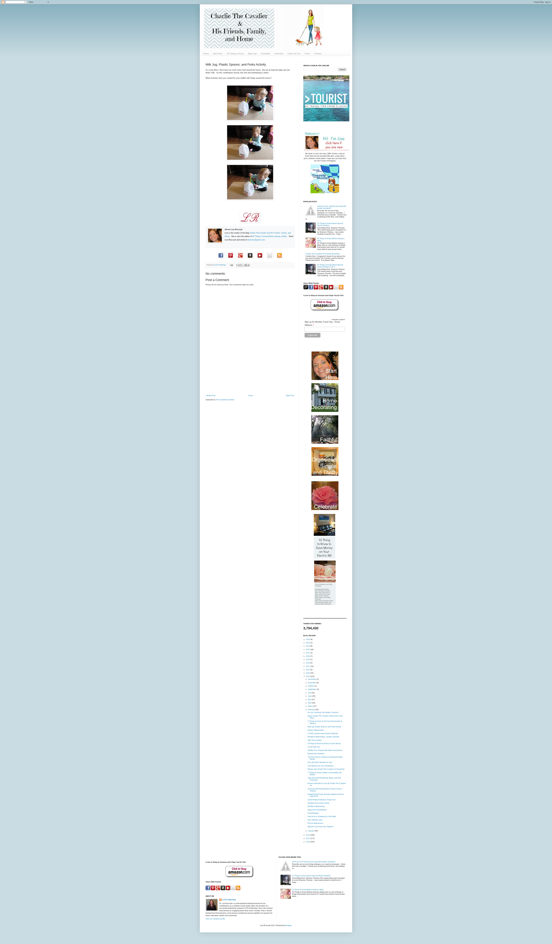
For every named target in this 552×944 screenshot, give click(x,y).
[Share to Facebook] (245, 265)
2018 (308, 663)
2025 (308, 643)
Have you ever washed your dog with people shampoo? (314, 862)
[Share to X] (243, 265)
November (312, 683)
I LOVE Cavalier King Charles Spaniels (323, 733)
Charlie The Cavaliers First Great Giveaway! (322, 254)
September (312, 689)
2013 (308, 676)
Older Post (290, 396)
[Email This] (237, 265)
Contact (317, 53)
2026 (308, 639)
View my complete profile (215, 919)
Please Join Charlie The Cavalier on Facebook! (326, 769)
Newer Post (210, 396)
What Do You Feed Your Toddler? (321, 827)
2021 (308, 653)
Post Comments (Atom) (225, 400)
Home (206, 53)
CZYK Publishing (229, 900)
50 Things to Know (235, 53)
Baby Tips (252, 53)
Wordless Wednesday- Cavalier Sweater (323, 737)
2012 (308, 835)
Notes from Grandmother (317, 810)
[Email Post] (231, 265)
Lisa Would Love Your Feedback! (320, 766)
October (311, 686)
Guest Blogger (313, 813)
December (312, 679)
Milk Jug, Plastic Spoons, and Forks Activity (324, 727)
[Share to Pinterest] (248, 265)
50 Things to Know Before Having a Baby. (269, 236)
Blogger (288, 925)
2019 (308, 660)
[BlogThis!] (240, 265)
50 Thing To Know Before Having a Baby (308, 890)
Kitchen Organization (316, 730)
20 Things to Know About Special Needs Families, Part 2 (330, 266)
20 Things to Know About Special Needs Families (311, 876)
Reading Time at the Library (318, 803)
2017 (308, 666)
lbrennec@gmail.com (256, 240)
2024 (308, 646)
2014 (308, 673)
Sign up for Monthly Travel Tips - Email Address (322, 323)
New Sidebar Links (315, 820)
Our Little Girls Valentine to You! (320, 762)
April (310, 703)
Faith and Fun (294, 53)
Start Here (217, 53)
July (310, 693)
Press (307, 53)
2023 (308, 650)
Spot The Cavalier (315, 740)
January (311, 831)
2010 (308, 842)
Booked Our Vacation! (316, 754)
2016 (308, 670)
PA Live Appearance (315, 823)
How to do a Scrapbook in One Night (322, 816)
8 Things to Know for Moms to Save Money (324, 744)
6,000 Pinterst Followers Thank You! (322, 800)
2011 (308, 838)
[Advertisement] (250, 371)
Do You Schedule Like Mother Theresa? (323, 712)
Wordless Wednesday (316, 806)
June (310, 696)
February (311, 710)
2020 (308, 656)
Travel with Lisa (314, 747)
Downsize (279, 53)
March (310, 706)
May (310, 700)
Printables (265, 53)
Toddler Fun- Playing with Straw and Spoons (325, 750)
